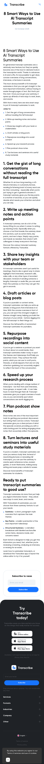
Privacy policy (22, 745)
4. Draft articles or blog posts (17, 133)
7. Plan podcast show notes (16, 148)
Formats (7, 703)
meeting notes (12, 229)
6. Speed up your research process (19, 144)
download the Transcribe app (15, 554)
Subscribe (23, 589)
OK (8, 760)
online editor (8, 556)
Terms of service (22, 741)
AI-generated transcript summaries (17, 65)
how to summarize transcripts (20, 551)
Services (7, 697)
